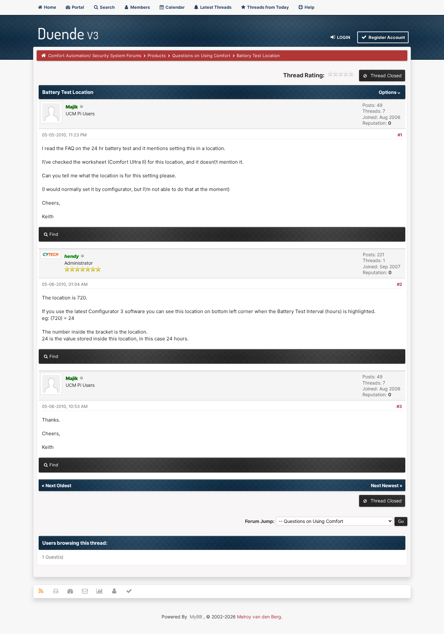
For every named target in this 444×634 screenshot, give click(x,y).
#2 (399, 284)
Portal (77, 7)
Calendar (174, 7)
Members (139, 7)
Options (388, 92)
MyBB (196, 616)
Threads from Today (267, 7)
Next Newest (384, 485)
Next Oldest (58, 485)
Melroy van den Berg (259, 616)
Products (157, 55)
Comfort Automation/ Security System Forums (94, 55)
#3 (399, 406)
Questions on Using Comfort (201, 55)
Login (343, 37)
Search (107, 7)
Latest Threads (215, 7)
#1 (400, 134)
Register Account (386, 37)
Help (309, 7)
